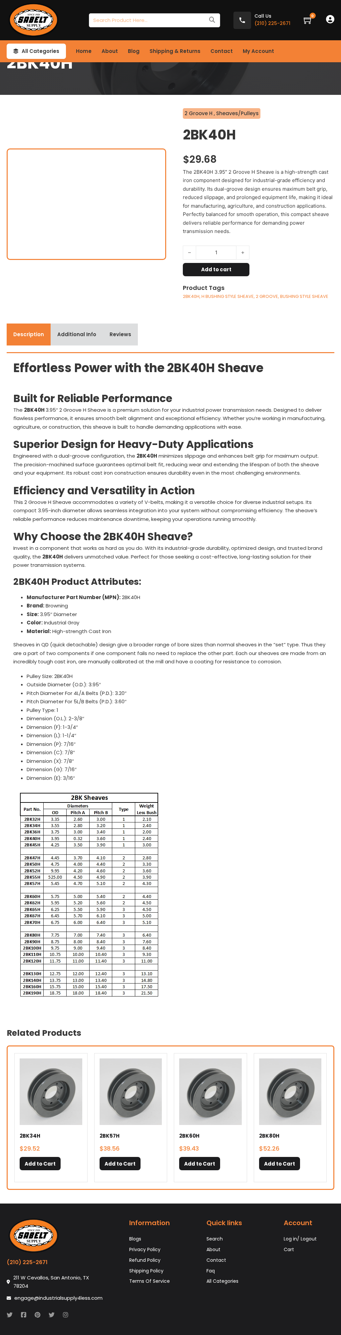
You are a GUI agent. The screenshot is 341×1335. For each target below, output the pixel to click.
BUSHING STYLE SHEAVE (304, 296)
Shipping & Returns (175, 51)
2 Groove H (199, 113)
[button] (40, 1163)
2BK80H (269, 1135)
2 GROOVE (267, 296)
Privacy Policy (145, 1249)
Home (84, 51)
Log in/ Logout (300, 1238)
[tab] (29, 334)
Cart (289, 1249)
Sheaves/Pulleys (237, 113)
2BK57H (110, 1135)
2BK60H (189, 1135)
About (110, 51)
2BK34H (30, 1135)
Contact (221, 51)
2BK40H (191, 296)
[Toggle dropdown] (15, 51)
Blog (134, 51)
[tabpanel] (170, 682)
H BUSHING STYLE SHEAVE (227, 296)
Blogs (135, 1238)
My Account (258, 51)
